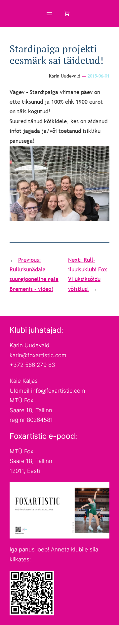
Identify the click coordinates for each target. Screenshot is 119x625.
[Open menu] (49, 14)
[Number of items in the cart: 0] (67, 14)
